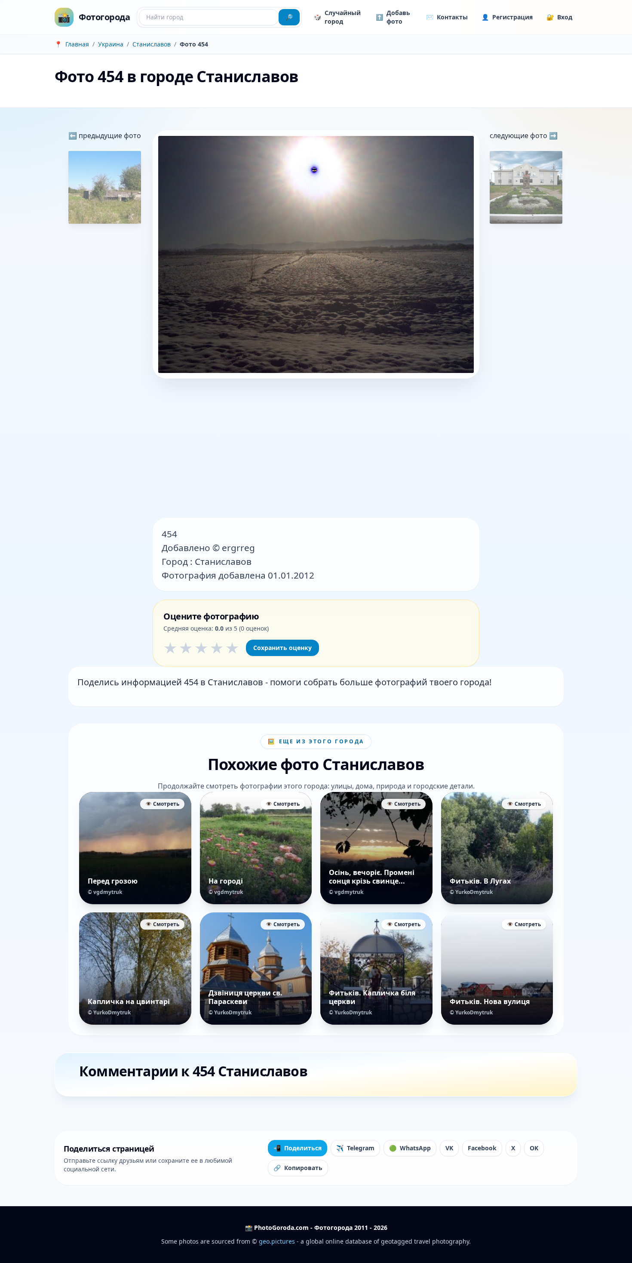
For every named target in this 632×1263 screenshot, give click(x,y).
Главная (77, 44)
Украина (110, 44)
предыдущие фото (109, 135)
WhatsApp (410, 1148)
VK (449, 1148)
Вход (559, 17)
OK (534, 1148)
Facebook (482, 1148)
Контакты (447, 17)
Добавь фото (393, 17)
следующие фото (519, 135)
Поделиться (297, 1148)
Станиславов (151, 44)
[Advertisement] (316, 449)
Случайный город (337, 17)
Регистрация (507, 17)
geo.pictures (277, 1241)
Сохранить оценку (282, 648)
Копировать (297, 1168)
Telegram (355, 1148)
